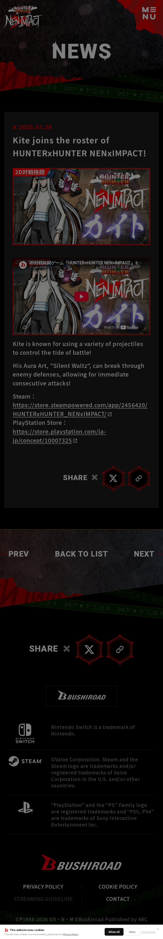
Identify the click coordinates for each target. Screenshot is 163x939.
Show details (148, 932)
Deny (132, 931)
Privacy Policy (70, 934)
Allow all (114, 931)
